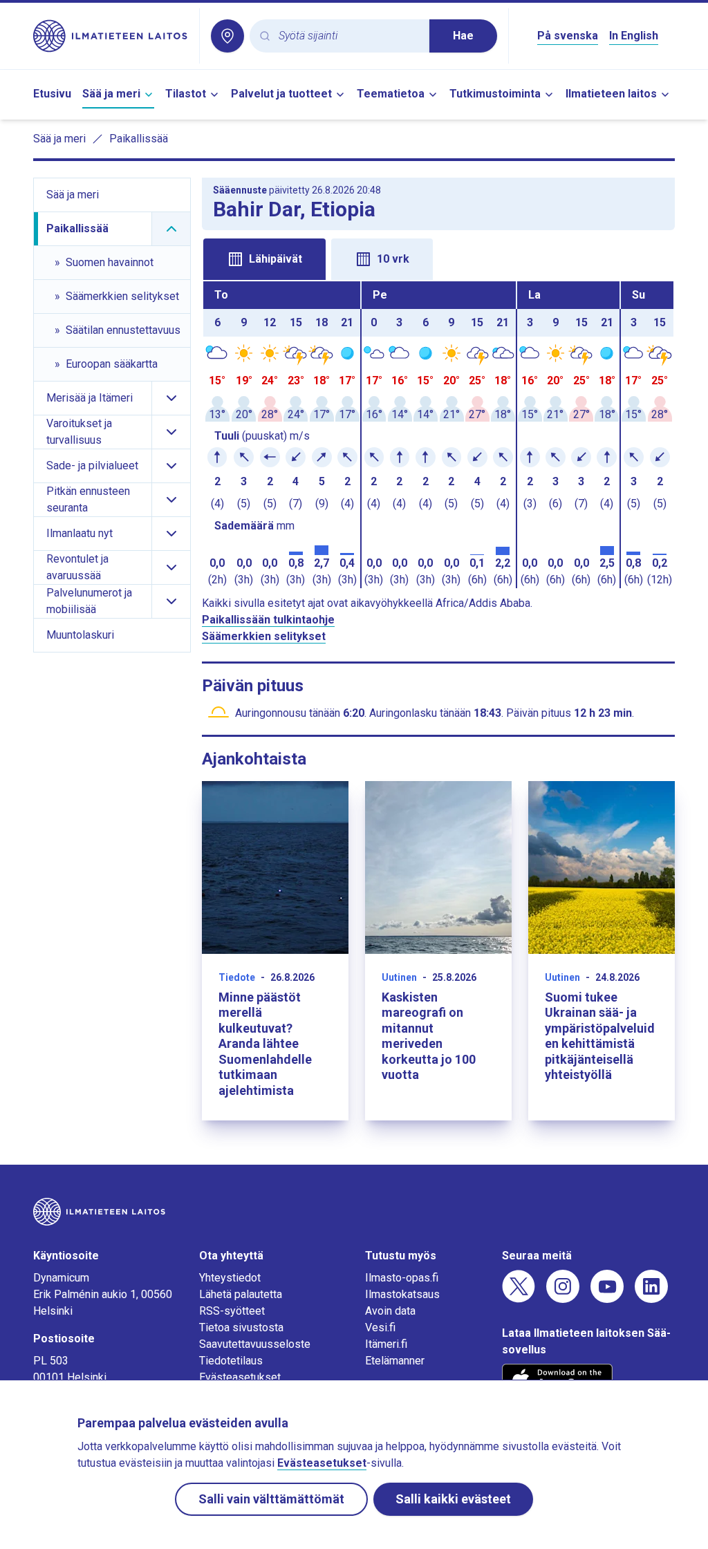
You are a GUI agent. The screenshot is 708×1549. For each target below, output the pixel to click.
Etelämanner (395, 1360)
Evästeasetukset (240, 1377)
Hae (463, 35)
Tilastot (185, 93)
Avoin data (390, 1310)
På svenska (567, 35)
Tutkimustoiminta (495, 93)
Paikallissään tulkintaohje (268, 619)
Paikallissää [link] (138, 138)
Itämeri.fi (386, 1344)
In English (633, 35)
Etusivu (52, 93)
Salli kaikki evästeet (453, 1499)
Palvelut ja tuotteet (281, 93)
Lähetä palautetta (240, 1294)
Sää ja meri (111, 93)
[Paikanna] (227, 36)
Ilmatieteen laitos (611, 93)
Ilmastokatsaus (402, 1294)
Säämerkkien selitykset (264, 636)
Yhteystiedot (230, 1277)
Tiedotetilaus (231, 1360)
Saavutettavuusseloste (254, 1344)
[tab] (264, 259)
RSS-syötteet (232, 1310)
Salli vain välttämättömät (271, 1499)
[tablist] (438, 258)
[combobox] (348, 36)
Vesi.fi (380, 1327)
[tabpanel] (438, 435)
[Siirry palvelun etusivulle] (110, 36)
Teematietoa (391, 93)
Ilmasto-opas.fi (401, 1277)
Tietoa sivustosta (241, 1327)
